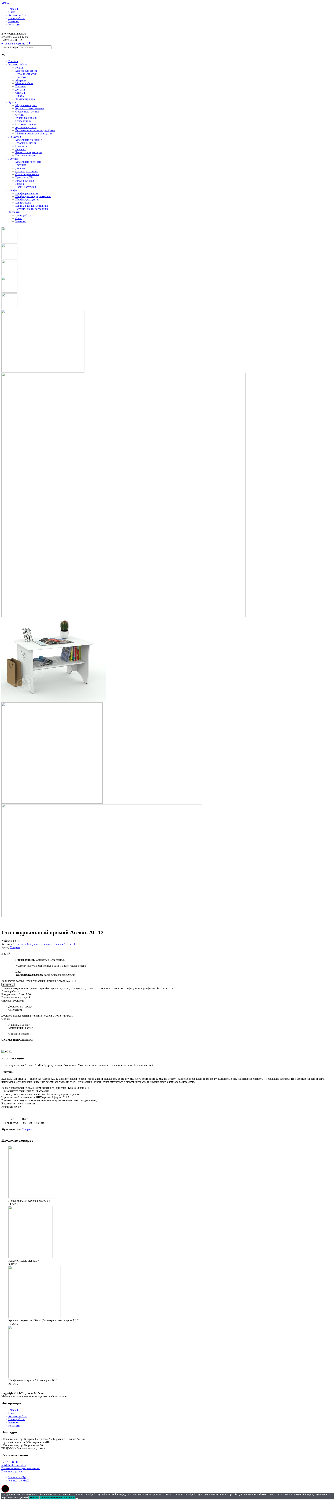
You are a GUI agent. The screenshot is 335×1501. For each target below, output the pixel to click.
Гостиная (20, 86)
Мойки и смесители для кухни (33, 133)
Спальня (20, 92)
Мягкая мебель (24, 83)
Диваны (20, 168)
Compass (15, 947)
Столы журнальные (27, 174)
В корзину (8, 984)
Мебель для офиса (26, 70)
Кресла (19, 183)
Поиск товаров (10, 47)
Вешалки (20, 149)
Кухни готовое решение (29, 108)
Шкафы (19, 95)
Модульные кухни (26, 105)
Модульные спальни (39, 944)
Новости (13, 21)
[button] (5, 1489)
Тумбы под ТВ (24, 177)
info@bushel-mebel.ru (13, 1465)
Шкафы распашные (27, 193)
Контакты (14, 24)
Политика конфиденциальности (20, 1468)
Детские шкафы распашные (31, 208)
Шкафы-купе (23, 202)
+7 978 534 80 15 (11, 1462)
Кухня (19, 67)
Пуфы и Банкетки (26, 73)
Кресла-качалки (24, 180)
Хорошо (34, 1497)
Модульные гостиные (28, 161)
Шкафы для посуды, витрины (33, 196)
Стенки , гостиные (26, 171)
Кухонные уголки (25, 127)
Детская (20, 89)
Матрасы (20, 80)
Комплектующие (25, 98)
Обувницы (21, 146)
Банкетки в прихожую (28, 152)
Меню (5, 2)
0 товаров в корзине (13, 43)
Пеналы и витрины (26, 155)
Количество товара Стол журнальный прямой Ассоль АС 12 (37, 980)
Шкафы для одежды (27, 199)
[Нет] (76, 1498)
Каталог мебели (17, 15)
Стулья (19, 114)
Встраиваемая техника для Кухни (35, 130)
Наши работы (16, 18)
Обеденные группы (27, 111)
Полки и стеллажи (26, 186)
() (28, 43)
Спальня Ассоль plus (65, 944)
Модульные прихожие (28, 139)
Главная (13, 8)
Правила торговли (12, 1471)
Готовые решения (25, 142)
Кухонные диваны (26, 117)
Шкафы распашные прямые (31, 205)
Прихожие (21, 77)
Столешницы (23, 120)
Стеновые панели (25, 124)
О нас (11, 11)
